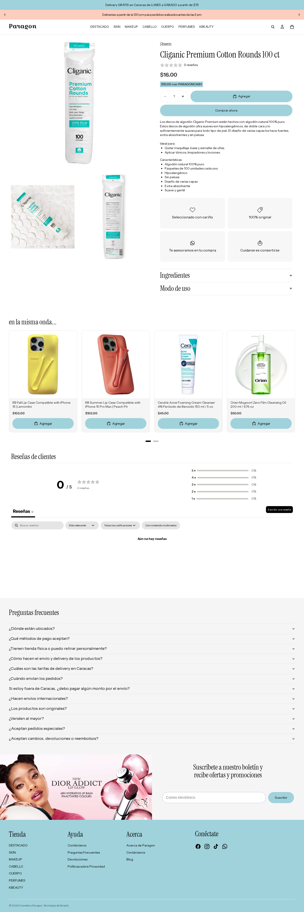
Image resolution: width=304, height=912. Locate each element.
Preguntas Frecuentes (84, 852)
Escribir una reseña (279, 509)
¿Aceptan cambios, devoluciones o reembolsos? (53, 738)
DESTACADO (18, 845)
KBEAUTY (16, 888)
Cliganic (166, 44)
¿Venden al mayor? (26, 718)
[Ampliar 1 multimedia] (78, 103)
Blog (129, 859)
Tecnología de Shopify (56, 905)
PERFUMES (17, 880)
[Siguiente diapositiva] (299, 15)
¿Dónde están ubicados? (32, 628)
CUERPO (15, 873)
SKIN (12, 852)
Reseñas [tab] (23, 511)
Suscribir (281, 798)
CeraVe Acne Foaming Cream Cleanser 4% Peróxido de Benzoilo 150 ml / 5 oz (186, 405)
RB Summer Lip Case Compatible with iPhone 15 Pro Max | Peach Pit (112, 405)
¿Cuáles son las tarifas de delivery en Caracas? (51, 668)
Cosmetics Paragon (30, 905)
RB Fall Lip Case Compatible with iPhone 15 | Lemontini (41, 405)
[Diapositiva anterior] (5, 15)
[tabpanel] (152, 554)
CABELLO (16, 866)
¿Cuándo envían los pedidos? (36, 678)
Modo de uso (175, 288)
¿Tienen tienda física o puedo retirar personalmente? (58, 648)
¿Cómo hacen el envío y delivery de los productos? (55, 658)
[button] (224, 471)
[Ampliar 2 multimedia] (43, 217)
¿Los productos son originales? (38, 708)
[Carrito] (292, 27)
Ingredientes (175, 275)
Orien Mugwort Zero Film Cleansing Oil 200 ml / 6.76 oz (258, 405)
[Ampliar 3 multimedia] (113, 217)
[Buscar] (273, 27)
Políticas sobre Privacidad (86, 866)
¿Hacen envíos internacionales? (38, 698)
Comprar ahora (226, 110)
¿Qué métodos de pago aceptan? (39, 638)
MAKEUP (15, 859)
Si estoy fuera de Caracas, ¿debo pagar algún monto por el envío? (69, 688)
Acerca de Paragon (140, 845)
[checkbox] (161, 525)
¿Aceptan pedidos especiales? (37, 728)
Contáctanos (77, 845)
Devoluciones (77, 859)
